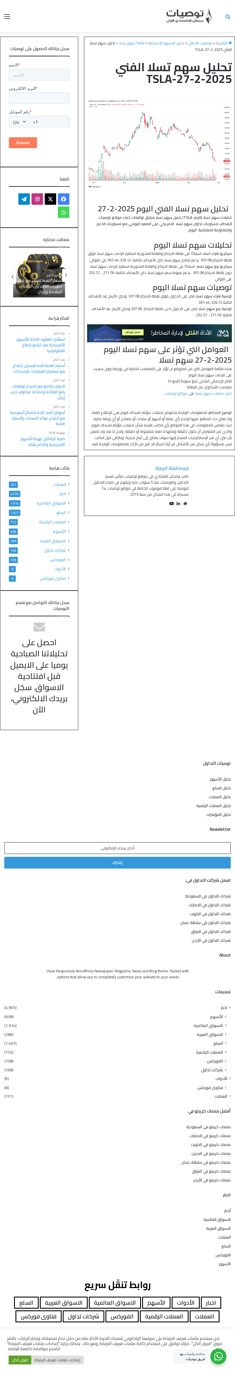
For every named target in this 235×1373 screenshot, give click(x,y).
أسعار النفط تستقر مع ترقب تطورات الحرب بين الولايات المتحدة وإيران (39, 286)
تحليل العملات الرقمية (213, 805)
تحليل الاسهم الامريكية (166, 42)
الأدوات (60, 569)
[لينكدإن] (178, 503)
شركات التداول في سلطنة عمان (205, 922)
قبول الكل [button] (20, 1359)
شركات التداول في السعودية (208, 896)
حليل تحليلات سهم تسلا (213, 393)
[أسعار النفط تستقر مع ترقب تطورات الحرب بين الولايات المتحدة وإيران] (39, 275)
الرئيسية (222, 42)
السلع (61, 512)
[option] (39, 275)
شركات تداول (55, 550)
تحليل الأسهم (220, 779)
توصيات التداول (200, 42)
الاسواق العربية (53, 541)
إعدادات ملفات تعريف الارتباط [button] (57, 1359)
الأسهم (59, 531)
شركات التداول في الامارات (210, 905)
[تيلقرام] (24, 199)
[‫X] (50, 199)
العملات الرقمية (52, 522)
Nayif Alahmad (172, 468)
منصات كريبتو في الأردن (212, 1180)
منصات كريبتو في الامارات (210, 1135)
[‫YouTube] (171, 503)
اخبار (62, 494)
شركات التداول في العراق (211, 931)
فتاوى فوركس (53, 578)
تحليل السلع (221, 788)
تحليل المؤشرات (218, 814)
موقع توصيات (176, 393)
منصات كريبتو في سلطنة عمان (206, 1162)
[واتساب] (63, 212)
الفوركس (58, 560)
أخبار (227, 1210)
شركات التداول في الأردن (211, 940)
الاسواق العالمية (51, 503)
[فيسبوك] (63, 199)
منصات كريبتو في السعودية (208, 1126)
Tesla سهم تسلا (131, 42)
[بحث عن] (228, 18)
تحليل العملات (220, 796)
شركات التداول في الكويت (210, 913)
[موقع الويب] (185, 503)
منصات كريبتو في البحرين (211, 1153)
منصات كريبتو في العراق (211, 1171)
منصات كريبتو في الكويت (211, 1144)
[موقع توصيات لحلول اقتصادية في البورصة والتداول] (189, 16)
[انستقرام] (37, 199)
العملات (59, 485)
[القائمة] (7, 18)
